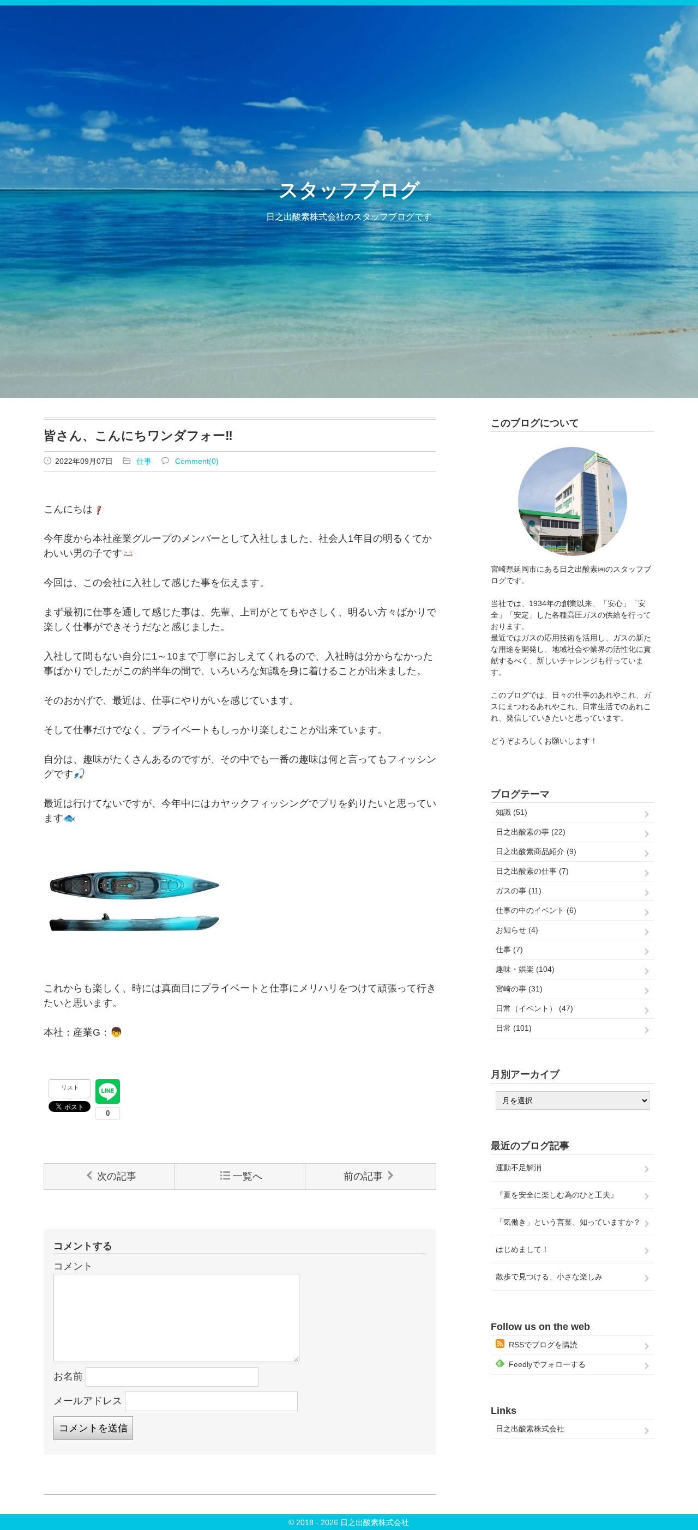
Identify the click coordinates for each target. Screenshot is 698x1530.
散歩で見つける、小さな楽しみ (549, 1276)
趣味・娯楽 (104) (525, 969)
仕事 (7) (509, 949)
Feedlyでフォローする (547, 1364)
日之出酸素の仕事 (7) (532, 871)
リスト (70, 1087)
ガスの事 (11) (518, 890)
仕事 (144, 461)
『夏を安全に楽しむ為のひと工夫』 (557, 1194)
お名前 (68, 1376)
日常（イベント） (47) (534, 1008)
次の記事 (116, 1176)
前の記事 (363, 1176)
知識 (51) (511, 812)
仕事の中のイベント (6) (536, 910)
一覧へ (247, 1176)
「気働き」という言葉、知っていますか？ (568, 1222)
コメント (73, 1266)
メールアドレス (87, 1400)
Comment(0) (197, 461)
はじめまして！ (522, 1249)
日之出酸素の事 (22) (530, 831)
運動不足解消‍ (518, 1167)
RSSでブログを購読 (543, 1344)
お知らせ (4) (517, 930)
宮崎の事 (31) (519, 988)
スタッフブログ (349, 190)
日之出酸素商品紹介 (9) (536, 851)
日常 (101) (514, 1028)
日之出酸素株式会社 (530, 1428)
